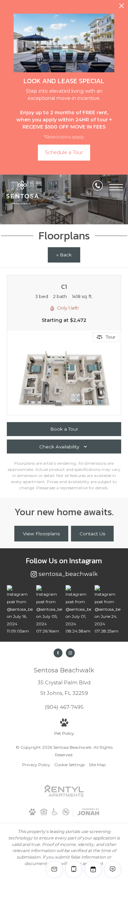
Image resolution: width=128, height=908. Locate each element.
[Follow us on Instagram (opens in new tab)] (70, 653)
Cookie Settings (69, 764)
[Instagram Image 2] (49, 610)
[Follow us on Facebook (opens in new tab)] (58, 653)
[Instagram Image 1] (20, 610)
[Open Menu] (116, 187)
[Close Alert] (121, 7)
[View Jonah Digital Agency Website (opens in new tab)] (88, 813)
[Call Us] (98, 186)
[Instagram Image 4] (107, 610)
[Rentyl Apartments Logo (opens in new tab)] (64, 797)
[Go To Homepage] (22, 192)
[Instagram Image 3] (78, 610)
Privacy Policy (36, 764)
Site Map (97, 764)
